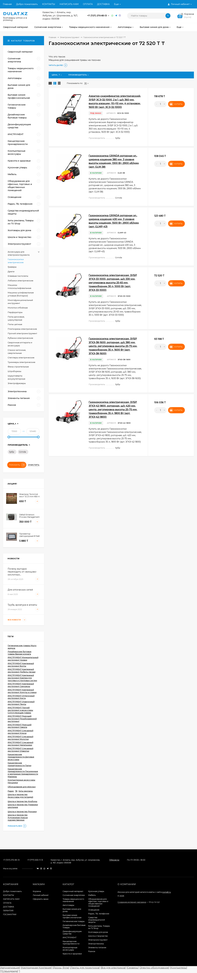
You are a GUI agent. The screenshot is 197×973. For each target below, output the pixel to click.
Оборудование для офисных (22, 787)
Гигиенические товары (73, 921)
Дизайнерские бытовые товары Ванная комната (19, 652)
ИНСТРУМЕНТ (69, 937)
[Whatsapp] (112, 15)
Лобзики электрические (20, 280)
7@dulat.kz (114, 860)
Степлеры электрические (21, 357)
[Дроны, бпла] (60, 967)
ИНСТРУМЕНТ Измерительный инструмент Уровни (23, 658)
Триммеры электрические (21, 362)
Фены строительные (18, 366)
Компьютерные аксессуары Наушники (21, 781)
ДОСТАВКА (103, 4)
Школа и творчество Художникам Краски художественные (18, 817)
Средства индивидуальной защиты (96, 919)
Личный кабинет (41, 895)
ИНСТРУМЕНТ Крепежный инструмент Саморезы (21, 685)
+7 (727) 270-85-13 (97, 15)
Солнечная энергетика (74, 895)
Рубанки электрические (20, 338)
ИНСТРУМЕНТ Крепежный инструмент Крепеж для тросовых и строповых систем (22, 678)
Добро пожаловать (27, 4)
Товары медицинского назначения (73, 900)
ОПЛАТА (88, 4)
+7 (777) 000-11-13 (35, 860)
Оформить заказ (40, 899)
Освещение (93, 910)
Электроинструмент (69, 37)
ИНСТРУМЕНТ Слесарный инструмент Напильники (20, 743)
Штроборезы (14, 371)
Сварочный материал (73, 891)
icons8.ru (166, 892)
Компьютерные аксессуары (70, 948)
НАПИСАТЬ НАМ (69, 4)
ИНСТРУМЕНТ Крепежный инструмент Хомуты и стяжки (22, 691)
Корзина (37, 891)
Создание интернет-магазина (132, 902)
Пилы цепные (15, 324)
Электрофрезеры (17, 383)
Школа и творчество (98, 936)
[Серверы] (133, 967)
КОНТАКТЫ (48, 4)
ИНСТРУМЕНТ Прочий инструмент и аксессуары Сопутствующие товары (20, 710)
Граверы (12, 267)
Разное (91, 951)
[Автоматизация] (10, 967)
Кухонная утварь (96, 891)
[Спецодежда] (9, 971)
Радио (11, 791)
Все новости (14, 620)
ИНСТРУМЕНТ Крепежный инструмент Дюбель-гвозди (21, 670)
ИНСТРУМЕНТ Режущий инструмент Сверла (19, 726)
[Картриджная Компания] (36, 967)
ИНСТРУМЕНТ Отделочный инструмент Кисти (21, 697)
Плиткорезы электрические (22, 329)
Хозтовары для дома (98, 932)
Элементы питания (97, 947)
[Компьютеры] (178, 967)
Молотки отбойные (18, 307)
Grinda (22, 452)
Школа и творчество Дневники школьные (23, 805)
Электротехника (96, 944)
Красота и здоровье (72, 954)
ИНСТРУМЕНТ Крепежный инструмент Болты (21, 664)
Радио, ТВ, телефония (98, 913)
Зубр (11, 452)
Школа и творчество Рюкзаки (22, 811)
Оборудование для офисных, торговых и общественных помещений (98, 902)
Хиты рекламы (25, 791)
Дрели (11, 271)
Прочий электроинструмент (22, 333)
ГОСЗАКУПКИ (9, 914)
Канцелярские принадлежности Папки (19, 764)
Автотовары (68, 905)
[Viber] (120, 15)
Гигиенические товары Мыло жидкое (22, 646)
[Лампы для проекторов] (85, 967)
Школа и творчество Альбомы (22, 801)
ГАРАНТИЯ (8, 910)
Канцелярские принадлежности (71, 942)
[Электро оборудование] (154, 967)
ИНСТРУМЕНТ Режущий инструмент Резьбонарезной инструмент (22, 718)
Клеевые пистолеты (18, 276)
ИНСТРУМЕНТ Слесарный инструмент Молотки (20, 737)
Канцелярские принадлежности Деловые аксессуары (21, 757)
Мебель (92, 895)
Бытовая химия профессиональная (72, 916)
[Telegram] (116, 15)
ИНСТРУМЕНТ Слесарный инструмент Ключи (20, 731)
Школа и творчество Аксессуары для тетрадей (20, 795)
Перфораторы (15, 312)
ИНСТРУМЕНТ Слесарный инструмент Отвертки (20, 749)
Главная (7, 4)
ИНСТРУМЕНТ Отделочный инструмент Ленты (21, 702)
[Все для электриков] (113, 967)
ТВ (16, 791)
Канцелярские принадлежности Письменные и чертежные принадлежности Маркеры (23, 773)
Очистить (33, 465)
